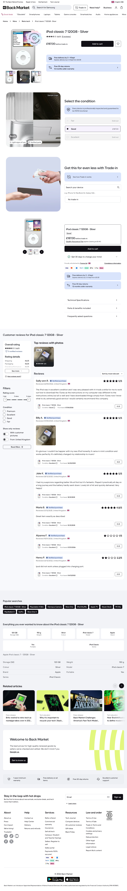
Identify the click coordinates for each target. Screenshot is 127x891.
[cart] (121, 7)
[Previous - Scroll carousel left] (115, 685)
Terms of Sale (91, 821)
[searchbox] (53, 7)
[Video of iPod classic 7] (23, 77)
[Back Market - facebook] (6, 841)
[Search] (34, 7)
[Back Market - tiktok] (11, 836)
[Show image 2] (36, 251)
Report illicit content (94, 850)
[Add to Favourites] (118, 44)
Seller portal (49, 848)
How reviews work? (14, 376)
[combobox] (92, 187)
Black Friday (70, 832)
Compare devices (72, 821)
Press (6, 821)
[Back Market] (16, 7)
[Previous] (25, 252)
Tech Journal (70, 818)
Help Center (29, 821)
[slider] (5, 399)
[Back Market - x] (11, 841)
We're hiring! (9, 828)
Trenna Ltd (83, 263)
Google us (14, 752)
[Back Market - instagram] (6, 836)
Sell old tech (50, 831)
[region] (79, 357)
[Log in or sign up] (116, 7)
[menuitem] (34, 14)
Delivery (27, 825)
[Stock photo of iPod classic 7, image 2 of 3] (37, 77)
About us (7, 818)
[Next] (42, 252)
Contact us (28, 818)
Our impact (8, 825)
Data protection (92, 837)
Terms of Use (91, 818)
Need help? (95, 7)
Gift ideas (69, 828)
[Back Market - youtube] (17, 836)
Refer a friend (50, 818)
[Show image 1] (30, 251)
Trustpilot (7, 832)
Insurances (49, 828)
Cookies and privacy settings (94, 832)
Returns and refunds (32, 828)
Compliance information (112, 263)
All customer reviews (73, 825)
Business (108, 7)
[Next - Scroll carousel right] (121, 685)
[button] (34, 38)
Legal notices (91, 847)
